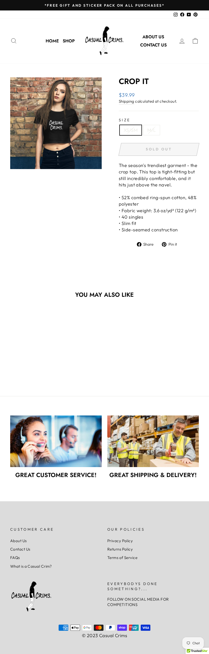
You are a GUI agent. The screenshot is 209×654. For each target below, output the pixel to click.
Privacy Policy (120, 540)
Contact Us (153, 45)
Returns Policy (120, 549)
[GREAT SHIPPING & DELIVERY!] (153, 441)
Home (52, 41)
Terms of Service (122, 557)
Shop (69, 41)
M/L (151, 130)
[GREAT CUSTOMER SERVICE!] (56, 441)
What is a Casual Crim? (31, 566)
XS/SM (131, 130)
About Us (153, 37)
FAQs (15, 557)
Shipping (126, 101)
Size (124, 120)
